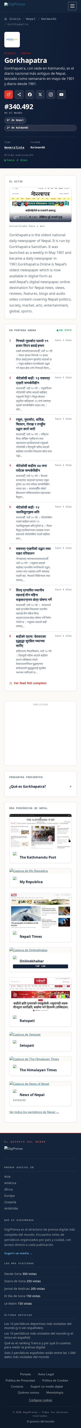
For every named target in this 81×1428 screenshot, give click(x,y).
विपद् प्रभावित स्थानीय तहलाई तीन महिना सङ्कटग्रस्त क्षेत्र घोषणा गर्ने (34, 595)
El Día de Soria (14, 1296)
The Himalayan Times (38, 1070)
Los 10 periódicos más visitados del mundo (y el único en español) (38, 1336)
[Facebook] (29, 94)
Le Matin (10, 1303)
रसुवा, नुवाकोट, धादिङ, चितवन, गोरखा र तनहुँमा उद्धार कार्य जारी (30, 424)
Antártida (11, 1208)
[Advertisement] (40, 735)
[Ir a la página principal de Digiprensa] (24, 6)
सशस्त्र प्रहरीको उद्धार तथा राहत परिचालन (33, 551)
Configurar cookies (40, 1400)
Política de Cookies (55, 1380)
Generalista (14, 147)
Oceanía (10, 1202)
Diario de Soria (15, 1281)
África (8, 1189)
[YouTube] (61, 94)
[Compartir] (19, 94)
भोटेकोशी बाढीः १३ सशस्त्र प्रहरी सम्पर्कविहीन (33, 380)
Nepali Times (30, 936)
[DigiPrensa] (25, 1150)
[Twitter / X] (40, 94)
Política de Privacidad (20, 1380)
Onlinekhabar (31, 961)
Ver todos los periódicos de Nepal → (34, 1112)
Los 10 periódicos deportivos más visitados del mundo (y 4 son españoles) (37, 1326)
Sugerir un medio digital (46, 1386)
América (10, 1183)
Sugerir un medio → (18, 1253)
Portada (25, 1374)
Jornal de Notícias (17, 1289)
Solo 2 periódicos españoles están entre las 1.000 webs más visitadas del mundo (40, 1355)
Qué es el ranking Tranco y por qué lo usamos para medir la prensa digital (37, 1345)
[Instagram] (50, 94)
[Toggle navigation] (72, 6)
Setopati (26, 1045)
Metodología (54, 1392)
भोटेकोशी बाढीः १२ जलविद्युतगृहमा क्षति (27, 509)
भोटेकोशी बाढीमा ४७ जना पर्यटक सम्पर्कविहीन (31, 468)
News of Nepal (31, 1094)
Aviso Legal (46, 1374)
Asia (7, 1176)
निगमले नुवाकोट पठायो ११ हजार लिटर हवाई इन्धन (32, 343)
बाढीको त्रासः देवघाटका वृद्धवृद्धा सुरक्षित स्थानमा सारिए (31, 641)
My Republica (31, 881)
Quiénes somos (28, 1392)
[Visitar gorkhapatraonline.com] (8, 94)
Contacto (17, 1386)
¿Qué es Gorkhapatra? (27, 786)
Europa (9, 1196)
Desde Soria (13, 1274)
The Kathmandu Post (37, 857)
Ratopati (27, 1020)
